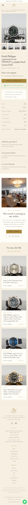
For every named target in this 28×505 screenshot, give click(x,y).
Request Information (14, 81)
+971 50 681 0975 (14, 435)
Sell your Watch (14, 470)
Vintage (14, 461)
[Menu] (3, 5)
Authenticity (14, 480)
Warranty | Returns (14, 478)
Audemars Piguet (14, 451)
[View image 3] (17, 47)
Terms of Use (17, 499)
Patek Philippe (14, 453)
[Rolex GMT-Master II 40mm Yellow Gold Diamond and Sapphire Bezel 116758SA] (14, 375)
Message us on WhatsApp (15, 85)
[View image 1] (4, 47)
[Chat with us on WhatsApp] (25, 502)
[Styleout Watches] (14, 5)
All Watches (8, 10)
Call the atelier (14, 236)
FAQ (14, 473)
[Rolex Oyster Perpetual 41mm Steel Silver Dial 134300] (14, 266)
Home (3, 10)
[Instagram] (12, 423)
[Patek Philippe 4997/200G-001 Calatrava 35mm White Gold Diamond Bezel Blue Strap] (14, 339)
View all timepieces (14, 251)
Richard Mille (14, 456)
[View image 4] (23, 47)
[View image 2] (11, 47)
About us (14, 468)
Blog (14, 475)
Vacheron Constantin (14, 458)
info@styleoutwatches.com (14, 437)
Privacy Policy (10, 499)
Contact (14, 483)
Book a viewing (14, 231)
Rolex (14, 449)
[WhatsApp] (16, 423)
